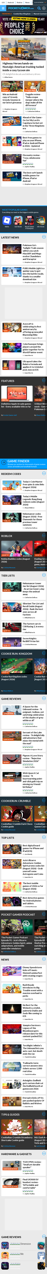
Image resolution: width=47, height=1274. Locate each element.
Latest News (10, 237)
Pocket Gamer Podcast (18, 914)
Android (11, 3)
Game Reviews (11, 698)
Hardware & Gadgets (16, 1154)
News (27, 3)
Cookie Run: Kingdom (22, 14)
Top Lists (7, 837)
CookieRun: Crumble (16, 800)
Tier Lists (8, 575)
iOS (3, 3)
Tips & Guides (10, 1114)
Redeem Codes (11, 473)
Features (7, 380)
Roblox (19, 3)
